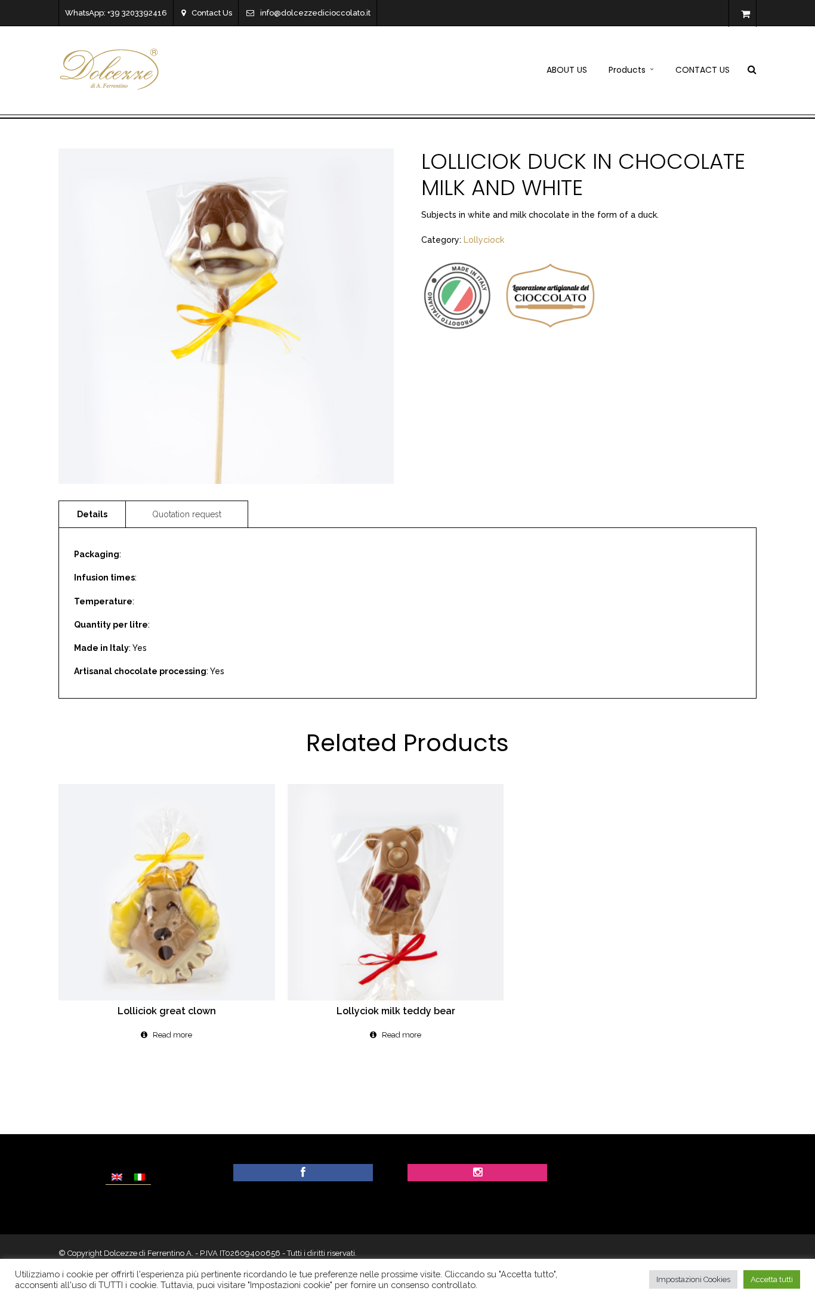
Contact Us (212, 12)
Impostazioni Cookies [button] (693, 1279)
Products (627, 70)
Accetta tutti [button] (772, 1279)
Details (92, 514)
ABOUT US (567, 70)
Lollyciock (484, 240)
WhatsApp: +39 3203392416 (116, 12)
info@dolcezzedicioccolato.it (315, 12)
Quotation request (186, 514)
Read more (172, 1034)
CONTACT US (702, 70)
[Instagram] (477, 1173)
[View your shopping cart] (745, 14)
